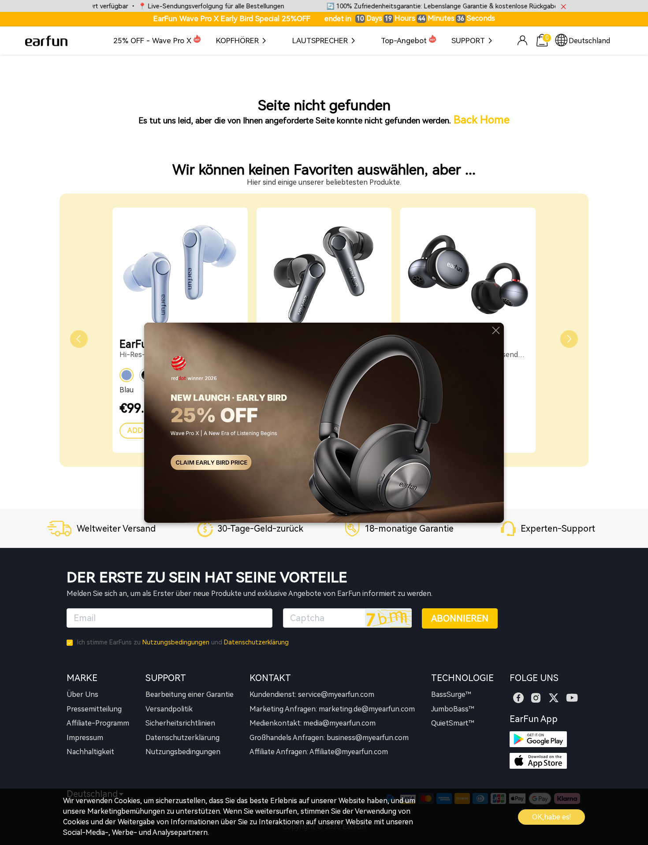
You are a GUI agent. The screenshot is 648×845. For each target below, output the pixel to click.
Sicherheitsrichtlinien (180, 723)
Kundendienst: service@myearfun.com (312, 694)
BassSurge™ (451, 694)
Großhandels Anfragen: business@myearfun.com (329, 737)
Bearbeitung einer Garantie (189, 694)
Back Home (482, 120)
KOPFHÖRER (237, 40)
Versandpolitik (169, 709)
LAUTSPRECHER (320, 40)
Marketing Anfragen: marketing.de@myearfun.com (332, 709)
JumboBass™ (452, 709)
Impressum (85, 737)
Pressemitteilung (94, 709)
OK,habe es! (551, 817)
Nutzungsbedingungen (175, 642)
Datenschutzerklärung (256, 642)
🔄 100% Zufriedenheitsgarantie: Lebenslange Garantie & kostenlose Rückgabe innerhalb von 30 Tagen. (453, 6)
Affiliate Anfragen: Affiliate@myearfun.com (319, 752)
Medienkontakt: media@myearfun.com (313, 723)
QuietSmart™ (452, 723)
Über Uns (82, 694)
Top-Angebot (404, 40)
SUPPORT (468, 40)
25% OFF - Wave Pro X (152, 40)
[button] (79, 339)
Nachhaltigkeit (90, 752)
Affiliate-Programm (98, 723)
